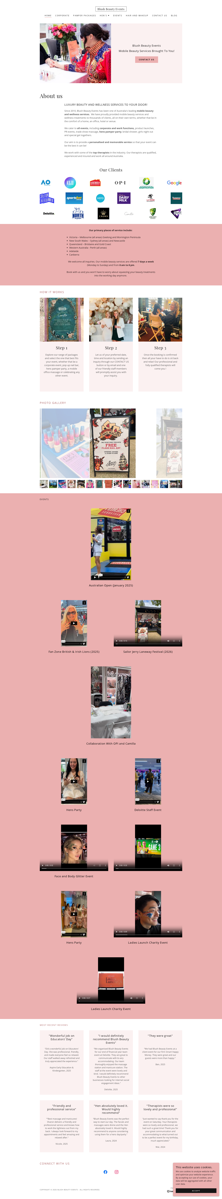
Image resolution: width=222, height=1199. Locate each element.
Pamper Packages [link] (84, 15)
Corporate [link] (62, 15)
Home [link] (48, 15)
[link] (111, 9)
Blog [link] (174, 15)
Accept (196, 1191)
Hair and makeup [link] (137, 15)
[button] (104, 15)
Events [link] (117, 15)
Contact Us (146, 59)
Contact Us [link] (159, 15)
